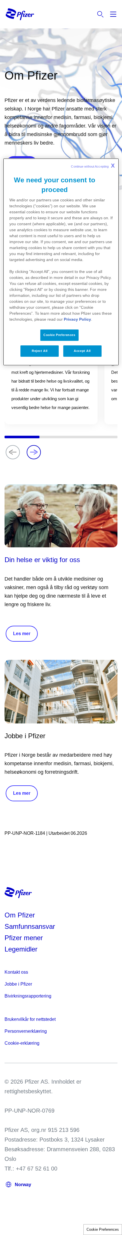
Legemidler (21, 949)
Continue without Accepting (93, 165)
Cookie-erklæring (22, 1043)
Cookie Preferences (103, 1229)
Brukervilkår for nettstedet (30, 1019)
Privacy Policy (77, 319)
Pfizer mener (24, 938)
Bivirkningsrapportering (28, 996)
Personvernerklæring (26, 1031)
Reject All (40, 350)
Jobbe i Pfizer (18, 984)
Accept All (82, 350)
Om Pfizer (20, 915)
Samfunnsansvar (30, 926)
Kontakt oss (16, 972)
